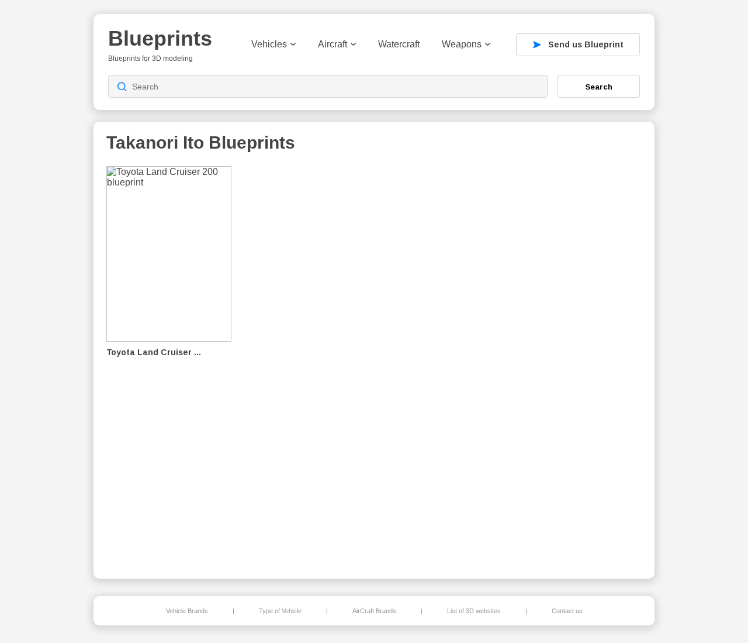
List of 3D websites (474, 610)
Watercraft (399, 44)
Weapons (462, 44)
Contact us (567, 610)
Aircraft (332, 44)
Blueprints (160, 38)
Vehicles (269, 44)
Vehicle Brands (187, 610)
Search (599, 86)
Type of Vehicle (280, 610)
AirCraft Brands (374, 610)
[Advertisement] (581, 363)
